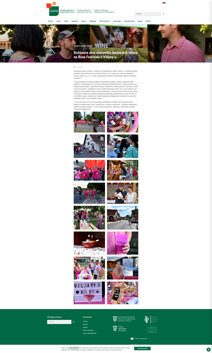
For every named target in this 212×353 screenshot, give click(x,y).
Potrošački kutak (129, 21)
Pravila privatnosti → (117, 350)
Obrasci (83, 21)
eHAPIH (148, 21)
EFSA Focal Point (104, 21)
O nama (58, 21)
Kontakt (140, 21)
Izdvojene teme (83, 46)
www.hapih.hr (74, 348)
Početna (50, 21)
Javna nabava (117, 21)
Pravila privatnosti (88, 330)
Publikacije (92, 21)
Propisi (66, 21)
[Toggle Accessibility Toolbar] (208, 349)
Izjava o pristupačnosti (89, 333)
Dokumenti (75, 21)
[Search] (163, 14)
